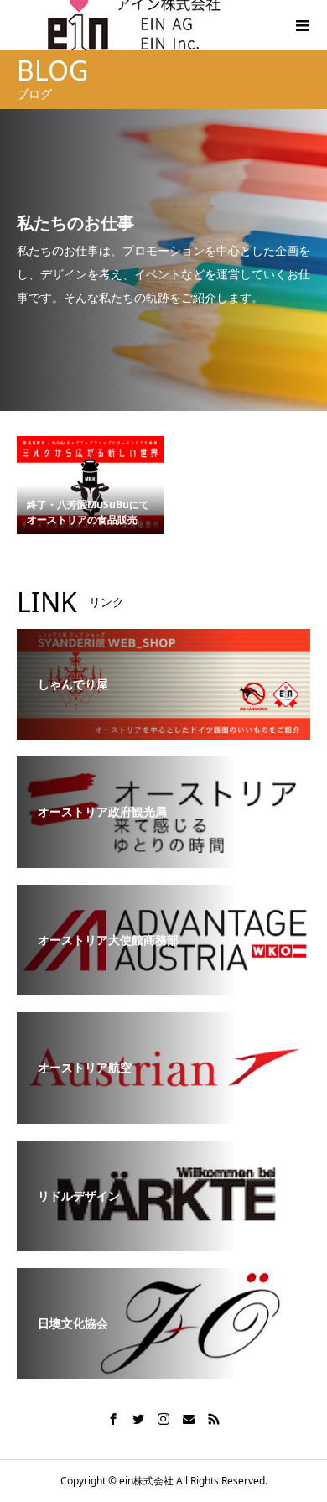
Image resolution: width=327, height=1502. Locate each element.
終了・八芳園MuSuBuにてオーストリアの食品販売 (88, 512)
